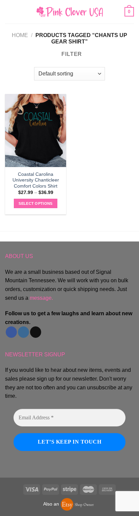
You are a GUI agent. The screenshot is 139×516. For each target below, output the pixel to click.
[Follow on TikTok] (35, 332)
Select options (36, 203)
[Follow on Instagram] (23, 332)
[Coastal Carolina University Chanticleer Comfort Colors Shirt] (35, 130)
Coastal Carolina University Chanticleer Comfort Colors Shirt (35, 180)
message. (41, 298)
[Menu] (9, 11)
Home (20, 35)
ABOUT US (19, 256)
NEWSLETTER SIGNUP (35, 354)
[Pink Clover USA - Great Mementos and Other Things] (69, 11)
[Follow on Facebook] (11, 332)
